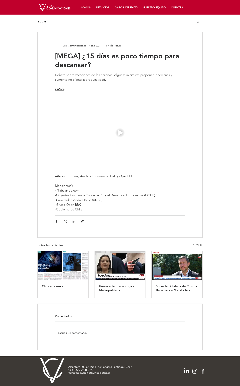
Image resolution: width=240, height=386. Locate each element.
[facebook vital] (203, 371)
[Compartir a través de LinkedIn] (74, 221)
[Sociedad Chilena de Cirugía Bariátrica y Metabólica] (177, 265)
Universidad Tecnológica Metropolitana (117, 288)
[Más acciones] (183, 45)
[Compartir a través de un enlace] (82, 221)
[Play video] (120, 132)
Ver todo (198, 244)
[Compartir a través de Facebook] (56, 221)
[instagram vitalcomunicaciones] (195, 371)
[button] (198, 21)
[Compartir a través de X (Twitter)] (65, 221)
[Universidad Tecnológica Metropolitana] (120, 265)
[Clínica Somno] (63, 265)
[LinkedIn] (186, 371)
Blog (41, 21)
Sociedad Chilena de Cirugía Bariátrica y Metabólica (176, 288)
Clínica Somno (52, 286)
